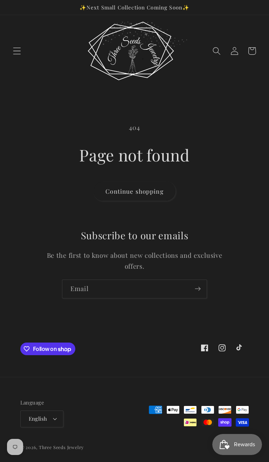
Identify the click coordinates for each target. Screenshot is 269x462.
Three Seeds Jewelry (61, 447)
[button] (17, 51)
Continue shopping (134, 191)
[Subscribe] (198, 289)
